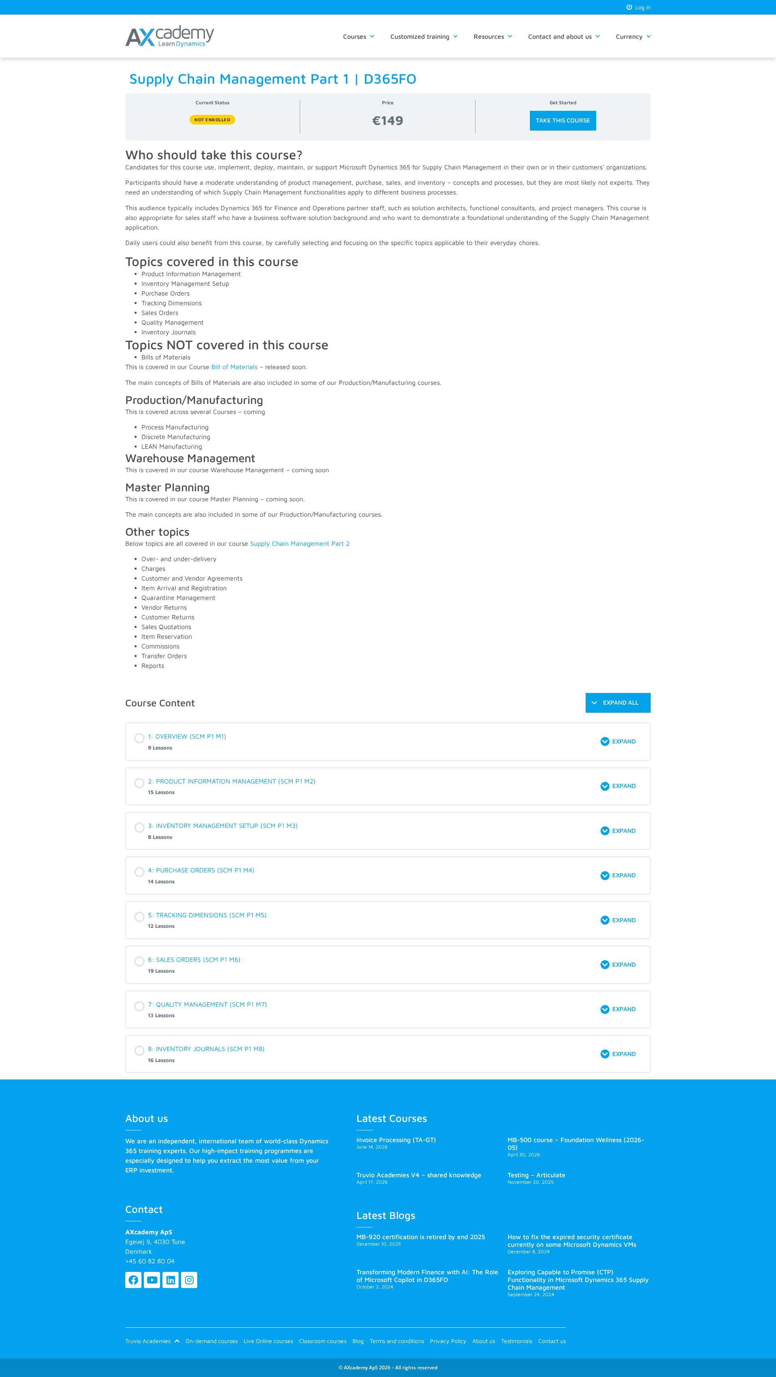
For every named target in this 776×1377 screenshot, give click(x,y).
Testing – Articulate (536, 1174)
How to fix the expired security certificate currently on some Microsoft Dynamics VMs (572, 1240)
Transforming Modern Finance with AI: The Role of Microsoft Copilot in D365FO (427, 1275)
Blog (358, 1340)
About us (483, 1340)
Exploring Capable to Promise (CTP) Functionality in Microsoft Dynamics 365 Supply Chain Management (578, 1279)
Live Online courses (268, 1340)
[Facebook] (133, 1280)
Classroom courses (322, 1340)
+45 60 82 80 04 (150, 1261)
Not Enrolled (212, 119)
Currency (629, 36)
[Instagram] (189, 1280)
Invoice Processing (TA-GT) (396, 1139)
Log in (641, 7)
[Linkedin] (170, 1280)
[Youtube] (152, 1280)
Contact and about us (560, 36)
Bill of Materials (234, 366)
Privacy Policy (448, 1340)
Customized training (419, 36)
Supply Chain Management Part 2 (300, 543)
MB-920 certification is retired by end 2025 (420, 1236)
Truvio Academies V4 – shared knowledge (418, 1174)
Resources (489, 36)
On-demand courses (212, 1340)
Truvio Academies (148, 1340)
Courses (354, 36)
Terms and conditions (397, 1340)
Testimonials (516, 1340)
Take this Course (563, 120)
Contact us (552, 1340)
